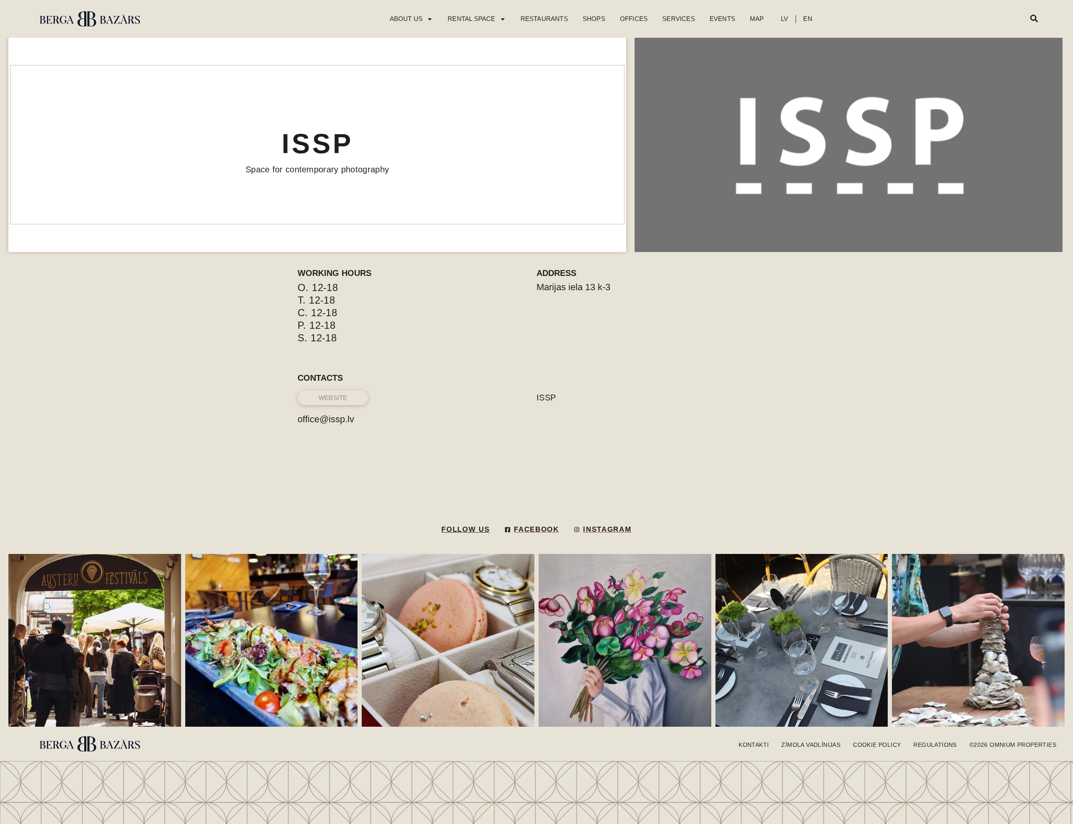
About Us (406, 18)
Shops (594, 18)
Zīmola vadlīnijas (810, 744)
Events (722, 18)
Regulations (934, 744)
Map (757, 18)
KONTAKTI (754, 744)
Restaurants (544, 18)
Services (678, 18)
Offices (634, 18)
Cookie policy (877, 744)
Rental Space (471, 18)
